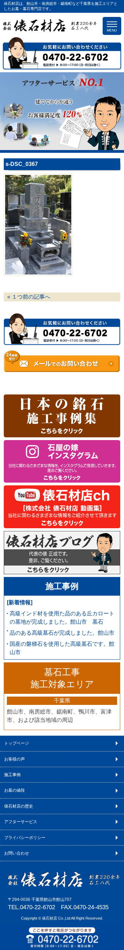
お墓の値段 (14, 790)
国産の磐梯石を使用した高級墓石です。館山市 (62, 648)
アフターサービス (20, 821)
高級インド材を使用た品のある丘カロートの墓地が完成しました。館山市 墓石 (62, 618)
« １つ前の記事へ (28, 297)
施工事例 (62, 586)
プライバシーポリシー (24, 837)
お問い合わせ (16, 853)
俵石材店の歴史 (18, 806)
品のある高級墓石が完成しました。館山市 (62, 633)
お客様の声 (14, 759)
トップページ (16, 743)
